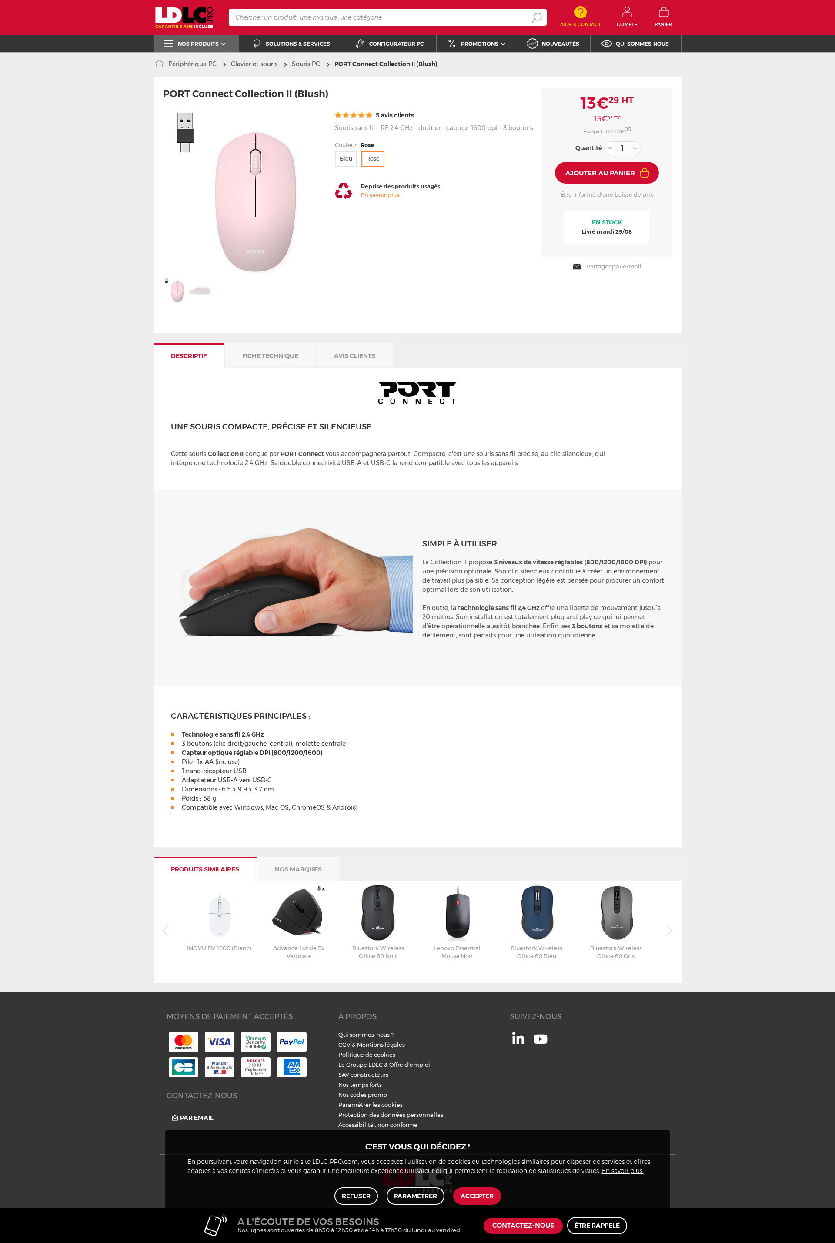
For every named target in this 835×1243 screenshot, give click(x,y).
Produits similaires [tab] (205, 869)
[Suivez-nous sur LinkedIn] (518, 1041)
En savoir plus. (623, 1171)
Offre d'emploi (409, 1064)
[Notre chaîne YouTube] (541, 1043)
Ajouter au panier (600, 173)
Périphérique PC (192, 64)
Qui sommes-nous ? (366, 1034)
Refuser (356, 1196)
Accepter (477, 1196)
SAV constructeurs (363, 1074)
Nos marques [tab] (298, 869)
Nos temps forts (360, 1084)
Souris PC (306, 64)
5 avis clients (394, 115)
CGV (344, 1044)
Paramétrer (415, 1196)
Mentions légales (381, 1044)
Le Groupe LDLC (360, 1064)
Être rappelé (597, 1226)
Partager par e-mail (613, 266)
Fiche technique (270, 356)
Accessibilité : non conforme (378, 1124)
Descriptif (189, 356)
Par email (197, 1118)
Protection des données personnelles (390, 1114)
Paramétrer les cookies (370, 1104)
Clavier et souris (254, 64)
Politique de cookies (366, 1054)
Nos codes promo (362, 1094)
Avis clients (354, 356)
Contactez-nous (523, 1226)
